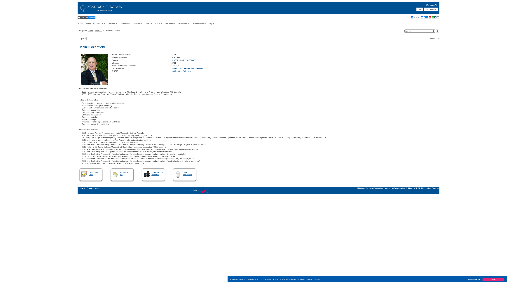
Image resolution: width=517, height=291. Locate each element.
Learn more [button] (317, 279)
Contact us (89, 24)
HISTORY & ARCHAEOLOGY (184, 60)
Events (147, 24)
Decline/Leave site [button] (474, 279)
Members (124, 24)
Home (80, 24)
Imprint (82, 188)
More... (433, 39)
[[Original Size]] (94, 84)
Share (416, 17)
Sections (111, 24)
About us (99, 24)
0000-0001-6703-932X (181, 71)
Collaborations (198, 24)
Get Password (431, 9)
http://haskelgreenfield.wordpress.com (188, 68)
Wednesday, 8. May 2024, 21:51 (408, 188)
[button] (434, 31)
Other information (187, 173)
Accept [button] (493, 279)
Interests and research (157, 173)
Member (98, 31)
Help (210, 24)
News (157, 24)
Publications (182, 24)
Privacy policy (93, 188)
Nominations (170, 24)
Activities (136, 24)
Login (420, 9)
